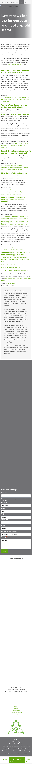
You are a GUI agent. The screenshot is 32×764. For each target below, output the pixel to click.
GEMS (16, 708)
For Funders (16, 715)
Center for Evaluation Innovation (20, 114)
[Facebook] (19, 697)
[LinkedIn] (11, 697)
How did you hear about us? (9, 531)
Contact (16, 717)
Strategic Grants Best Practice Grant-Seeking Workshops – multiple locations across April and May (15, 259)
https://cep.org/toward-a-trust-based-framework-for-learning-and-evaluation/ (15, 145)
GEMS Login (14, 2)
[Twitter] (15, 697)
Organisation (5, 519)
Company (3, 493)
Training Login (5, 2)
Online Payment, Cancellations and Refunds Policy (16, 746)
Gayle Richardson (10, 283)
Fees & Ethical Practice (16, 744)
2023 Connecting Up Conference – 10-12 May (14, 270)
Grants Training (16, 710)
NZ (26, 2)
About (16, 706)
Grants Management (16, 713)
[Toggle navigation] (27, 6)
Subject (3, 514)
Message (4, 537)
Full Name (4, 502)
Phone (3, 525)
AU (21, 2)
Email (3, 508)
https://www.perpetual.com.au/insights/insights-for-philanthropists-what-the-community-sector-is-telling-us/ (15, 99)
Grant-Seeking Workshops (14, 64)
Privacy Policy (16, 742)
